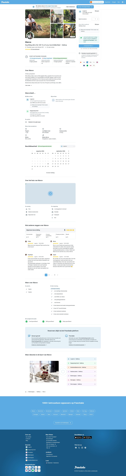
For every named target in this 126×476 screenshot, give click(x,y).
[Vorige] (43, 275)
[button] (89, 39)
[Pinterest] (85, 447)
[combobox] (68, 146)
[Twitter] (79, 447)
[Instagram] (82, 447)
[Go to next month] (68, 151)
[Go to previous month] (32, 151)
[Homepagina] (25, 391)
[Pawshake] (5, 2)
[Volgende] (57, 275)
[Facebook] (76, 447)
